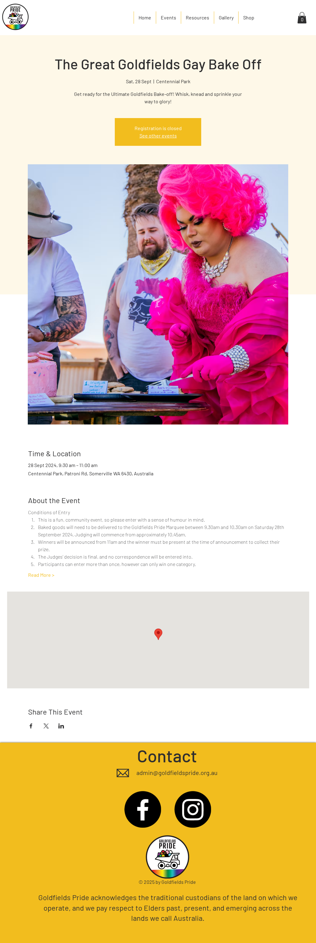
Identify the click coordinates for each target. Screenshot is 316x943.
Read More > (41, 575)
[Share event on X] (46, 726)
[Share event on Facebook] (31, 726)
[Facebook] (142, 809)
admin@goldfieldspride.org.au (177, 772)
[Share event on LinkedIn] (61, 726)
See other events (158, 135)
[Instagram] (192, 809)
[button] (302, 17)
